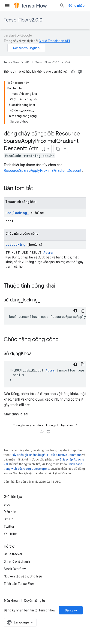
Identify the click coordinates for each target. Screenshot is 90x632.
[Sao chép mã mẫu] (82, 310)
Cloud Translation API (54, 41)
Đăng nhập (76, 5)
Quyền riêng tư (34, 600)
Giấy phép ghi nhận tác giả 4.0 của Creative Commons (45, 455)
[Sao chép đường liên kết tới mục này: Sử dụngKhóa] (37, 354)
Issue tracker (13, 554)
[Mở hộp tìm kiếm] (62, 5)
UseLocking (15, 244)
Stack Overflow (15, 569)
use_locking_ (17, 213)
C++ (67, 62)
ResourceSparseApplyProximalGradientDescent (42, 170)
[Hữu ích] (72, 71)
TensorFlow (11, 62)
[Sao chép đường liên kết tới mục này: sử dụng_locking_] (45, 300)
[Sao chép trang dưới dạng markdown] (58, 149)
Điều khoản (12, 600)
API (27, 62)
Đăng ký (71, 610)
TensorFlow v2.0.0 (23, 20)
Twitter (9, 526)
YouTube (10, 534)
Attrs (48, 252)
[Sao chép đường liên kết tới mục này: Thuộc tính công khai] (61, 286)
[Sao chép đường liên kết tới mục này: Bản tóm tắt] (39, 188)
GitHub (8, 519)
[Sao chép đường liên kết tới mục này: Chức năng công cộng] (64, 340)
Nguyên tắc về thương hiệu (23, 576)
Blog (7, 504)
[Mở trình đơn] (7, 5)
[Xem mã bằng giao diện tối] (75, 310)
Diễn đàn (10, 512)
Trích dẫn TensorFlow (19, 584)
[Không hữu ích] (79, 71)
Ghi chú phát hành (17, 561)
